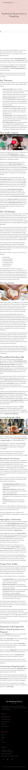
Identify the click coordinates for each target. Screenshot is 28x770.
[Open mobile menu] (26, 2)
